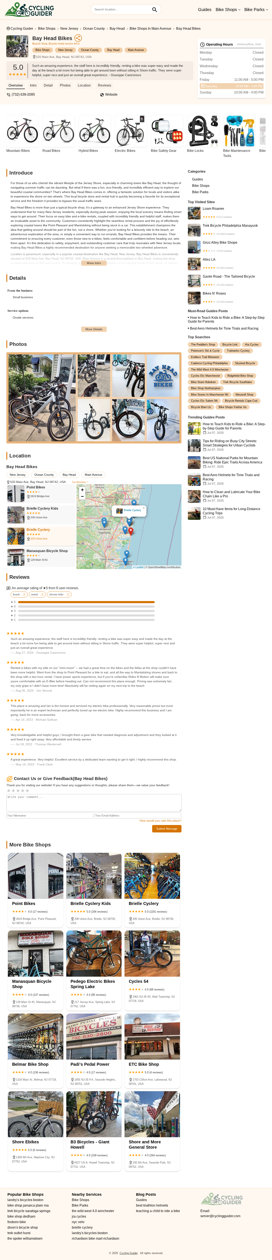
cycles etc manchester (205, 376)
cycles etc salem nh (204, 401)
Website (111, 94)
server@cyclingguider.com (220, 1216)
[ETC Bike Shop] (152, 1037)
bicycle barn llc (201, 407)
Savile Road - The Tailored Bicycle (229, 280)
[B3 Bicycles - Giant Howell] (94, 1114)
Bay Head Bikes (188, 28)
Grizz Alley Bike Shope (220, 246)
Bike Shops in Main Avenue (150, 28)
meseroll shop (244, 394)
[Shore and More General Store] (152, 1114)
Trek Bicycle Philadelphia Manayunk (230, 229)
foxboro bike (16, 1222)
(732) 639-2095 (23, 94)
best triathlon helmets (152, 1205)
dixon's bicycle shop (22, 1227)
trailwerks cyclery (238, 350)
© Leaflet (138, 567)
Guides (204, 9)
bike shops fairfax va (232, 407)
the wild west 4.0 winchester (209, 369)
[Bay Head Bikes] (19, 48)
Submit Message (166, 828)
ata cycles (252, 344)
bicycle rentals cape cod (241, 401)
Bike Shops (226, 9)
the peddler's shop (203, 344)
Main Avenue (136, 50)
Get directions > (80, 482)
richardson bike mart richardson (95, 1238)
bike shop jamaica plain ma (28, 1205)
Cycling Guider (22, 28)
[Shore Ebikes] (35, 1114)
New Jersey (69, 28)
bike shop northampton (205, 388)
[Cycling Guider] (29, 9)
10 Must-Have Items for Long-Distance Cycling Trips (231, 513)
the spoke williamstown (24, 1238)
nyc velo (78, 1222)
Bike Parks (254, 9)
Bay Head (117, 28)
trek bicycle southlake (237, 382)
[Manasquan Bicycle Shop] (35, 953)
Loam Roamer (217, 212)
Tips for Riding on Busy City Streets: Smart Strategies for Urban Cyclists (230, 445)
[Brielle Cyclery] (152, 876)
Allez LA (218, 263)
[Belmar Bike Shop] (35, 1037)
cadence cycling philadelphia (209, 363)
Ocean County (94, 28)
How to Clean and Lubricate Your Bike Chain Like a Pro (231, 496)
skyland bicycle (245, 363)
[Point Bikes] (35, 876)
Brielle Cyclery (132, 510)
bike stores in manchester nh (209, 394)
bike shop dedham (21, 1216)
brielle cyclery (82, 1227)
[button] (130, 531)
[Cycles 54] (152, 953)
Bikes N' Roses (218, 297)
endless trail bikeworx (205, 357)
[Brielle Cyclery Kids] (94, 876)
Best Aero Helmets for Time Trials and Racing (224, 328)
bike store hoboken (203, 382)
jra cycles (79, 1216)
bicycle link (230, 344)
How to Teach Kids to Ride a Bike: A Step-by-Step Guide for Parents (226, 319)
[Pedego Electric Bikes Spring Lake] (94, 953)
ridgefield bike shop (240, 376)
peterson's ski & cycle (205, 350)
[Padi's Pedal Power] (94, 1037)
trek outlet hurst (18, 1233)
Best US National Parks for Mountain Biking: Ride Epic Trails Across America (232, 462)
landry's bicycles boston (25, 1200)
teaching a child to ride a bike (158, 1211)
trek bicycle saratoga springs (28, 1211)
